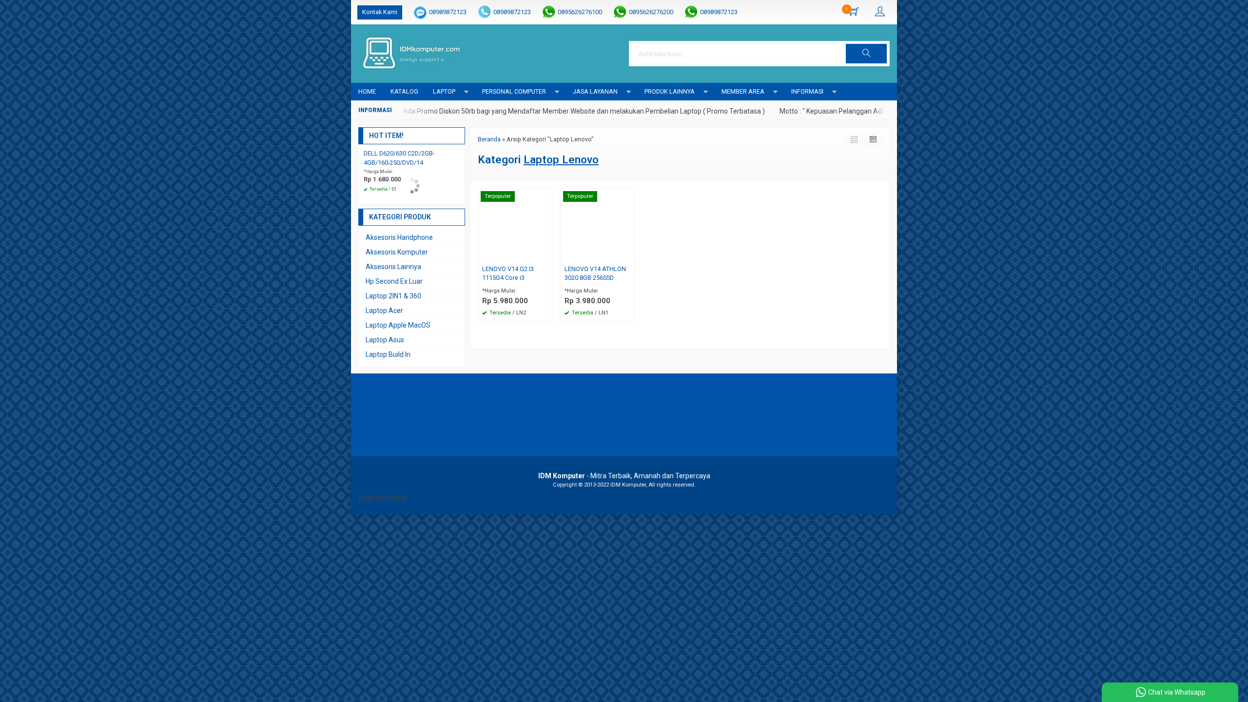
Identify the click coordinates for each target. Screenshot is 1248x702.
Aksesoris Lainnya (393, 267)
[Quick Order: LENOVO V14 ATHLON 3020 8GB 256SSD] (628, 255)
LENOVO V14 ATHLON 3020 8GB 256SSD (595, 273)
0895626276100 (580, 12)
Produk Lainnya (669, 91)
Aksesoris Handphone (399, 237)
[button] (866, 53)
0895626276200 (651, 12)
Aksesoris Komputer (397, 252)
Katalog (404, 91)
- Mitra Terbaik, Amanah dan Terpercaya (624, 476)
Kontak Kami (379, 12)
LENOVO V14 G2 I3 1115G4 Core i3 (508, 273)
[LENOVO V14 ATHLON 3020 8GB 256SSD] (597, 225)
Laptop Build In (388, 354)
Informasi (807, 91)
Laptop (444, 91)
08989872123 (448, 12)
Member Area (743, 91)
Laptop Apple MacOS (398, 325)
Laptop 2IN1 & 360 (393, 296)
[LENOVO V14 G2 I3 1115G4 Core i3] (515, 225)
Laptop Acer (384, 310)
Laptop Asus (385, 340)
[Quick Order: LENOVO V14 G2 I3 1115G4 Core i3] (546, 255)
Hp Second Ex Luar (394, 281)
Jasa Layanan (595, 91)
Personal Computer (514, 91)
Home (367, 91)
